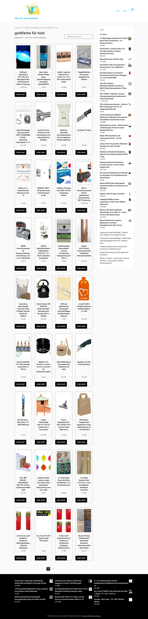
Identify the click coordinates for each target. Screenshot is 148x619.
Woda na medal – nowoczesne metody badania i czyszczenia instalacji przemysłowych (114, 260)
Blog (124, 11)
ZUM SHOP (20, 94)
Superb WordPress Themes (92, 616)
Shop (118, 11)
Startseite (18, 28)
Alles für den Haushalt (26, 18)
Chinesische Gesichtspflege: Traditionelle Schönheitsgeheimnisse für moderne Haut (115, 240)
